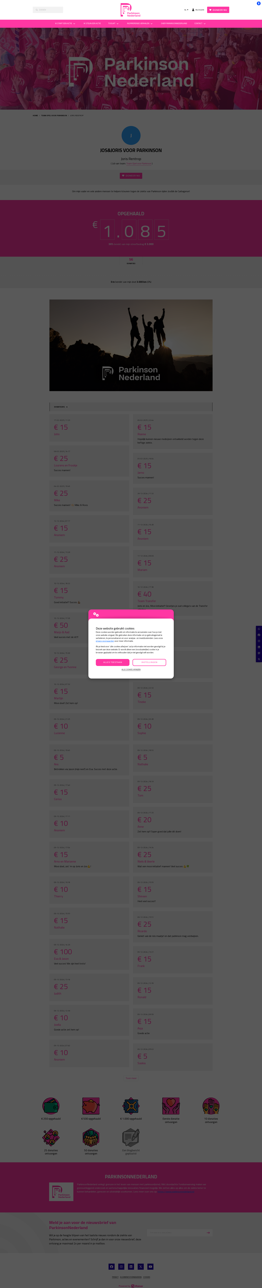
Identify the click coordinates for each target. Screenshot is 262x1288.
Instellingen (149, 662)
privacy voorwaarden (105, 641)
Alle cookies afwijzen (131, 669)
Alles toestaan (112, 662)
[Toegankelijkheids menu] (258, 3)
